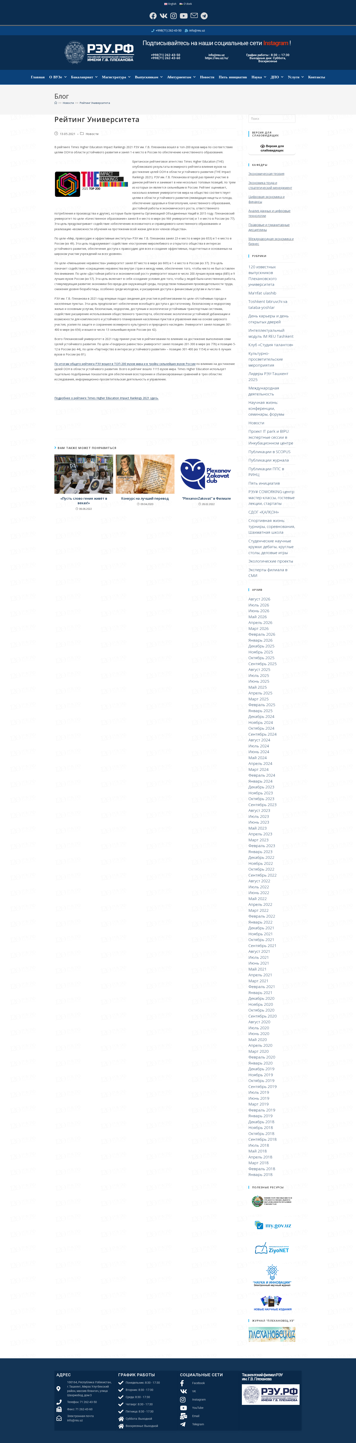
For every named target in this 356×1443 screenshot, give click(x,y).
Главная (38, 77)
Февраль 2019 (261, 1110)
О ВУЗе (55, 77)
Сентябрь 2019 (262, 1086)
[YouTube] (183, 15)
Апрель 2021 (260, 975)
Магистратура (114, 77)
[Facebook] (153, 15)
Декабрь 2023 (261, 787)
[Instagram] (173, 15)
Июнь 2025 (258, 681)
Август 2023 (259, 810)
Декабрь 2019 (261, 1068)
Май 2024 (257, 757)
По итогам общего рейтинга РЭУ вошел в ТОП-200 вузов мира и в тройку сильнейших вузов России (125, 364)
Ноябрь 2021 (260, 934)
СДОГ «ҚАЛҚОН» (263, 512)
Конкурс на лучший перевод (145, 498)
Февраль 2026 (261, 634)
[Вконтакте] (163, 15)
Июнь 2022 (258, 892)
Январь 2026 (260, 640)
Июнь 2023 (258, 822)
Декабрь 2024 (261, 716)
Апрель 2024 (260, 763)
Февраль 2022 (261, 916)
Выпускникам (146, 77)
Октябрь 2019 (261, 1080)
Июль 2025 (258, 675)
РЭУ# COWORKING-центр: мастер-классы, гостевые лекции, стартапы (271, 497)
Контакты (316, 77)
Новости (207, 77)
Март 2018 (258, 1162)
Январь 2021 (260, 992)
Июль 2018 (258, 1145)
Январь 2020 (260, 1063)
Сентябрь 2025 (262, 663)
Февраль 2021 (261, 986)
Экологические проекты (270, 561)
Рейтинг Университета (95, 103)
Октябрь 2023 (261, 798)
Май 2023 (257, 828)
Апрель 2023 (260, 834)
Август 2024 (259, 740)
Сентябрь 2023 (262, 804)
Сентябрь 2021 (262, 945)
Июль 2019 (258, 1092)
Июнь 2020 (258, 1033)
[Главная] (55, 103)
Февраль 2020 (261, 1057)
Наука (257, 77)
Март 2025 (258, 699)
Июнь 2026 (258, 610)
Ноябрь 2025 (260, 652)
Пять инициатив (233, 77)
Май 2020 (257, 1039)
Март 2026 (258, 628)
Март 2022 (258, 910)
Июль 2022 (258, 887)
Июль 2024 (258, 746)
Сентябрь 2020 (262, 1016)
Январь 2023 (260, 851)
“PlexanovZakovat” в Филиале (206, 498)
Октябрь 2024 (261, 728)
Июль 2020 (258, 1027)
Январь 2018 (260, 1174)
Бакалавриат (82, 77)
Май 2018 (257, 1151)
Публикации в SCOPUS (269, 451)
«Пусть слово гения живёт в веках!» (83, 500)
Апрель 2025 (260, 693)
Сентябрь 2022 (262, 875)
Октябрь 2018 (261, 1133)
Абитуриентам (179, 77)
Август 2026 (259, 599)
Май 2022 (257, 898)
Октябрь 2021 (261, 939)
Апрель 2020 (260, 1045)
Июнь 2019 (258, 1098)
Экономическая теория (266, 173)
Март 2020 (258, 1051)
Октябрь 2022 (261, 869)
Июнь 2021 (258, 963)
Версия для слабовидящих (272, 148)
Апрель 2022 (260, 904)
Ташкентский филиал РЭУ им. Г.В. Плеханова (262, 1376)
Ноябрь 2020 (260, 1004)
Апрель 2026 (260, 622)
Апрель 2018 (260, 1157)
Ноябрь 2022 (260, 863)
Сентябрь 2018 (262, 1139)
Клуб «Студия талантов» (270, 344)
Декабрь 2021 (261, 928)
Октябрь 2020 (261, 1010)
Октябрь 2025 (261, 657)
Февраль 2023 (261, 845)
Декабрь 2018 (261, 1121)
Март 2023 (258, 840)
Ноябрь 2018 (260, 1127)
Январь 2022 (260, 922)
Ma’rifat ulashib (262, 293)
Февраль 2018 (261, 1168)
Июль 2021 (258, 957)
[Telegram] (204, 15)
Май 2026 (257, 616)
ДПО (275, 77)
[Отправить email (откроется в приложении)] (194, 15)
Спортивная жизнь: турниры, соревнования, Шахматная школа (271, 526)
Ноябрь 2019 (260, 1074)
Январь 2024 (260, 781)
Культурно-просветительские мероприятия (265, 359)
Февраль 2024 (261, 775)
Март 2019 (258, 1104)
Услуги (293, 77)
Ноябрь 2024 (260, 722)
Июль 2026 (258, 605)
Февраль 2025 (261, 704)
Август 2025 (259, 669)
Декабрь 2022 (261, 857)
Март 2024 (258, 769)
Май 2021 (257, 969)
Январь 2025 (260, 710)
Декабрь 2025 (261, 646)
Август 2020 (259, 1022)
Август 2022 (259, 881)
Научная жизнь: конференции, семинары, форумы (266, 408)
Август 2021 (259, 951)
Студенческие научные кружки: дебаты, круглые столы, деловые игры (271, 546)
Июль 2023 (258, 816)
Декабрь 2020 (261, 998)
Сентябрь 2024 (262, 734)
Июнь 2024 (258, 751)
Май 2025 (257, 687)
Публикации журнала (268, 460)
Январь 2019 (260, 1115)
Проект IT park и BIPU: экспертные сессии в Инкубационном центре (270, 437)
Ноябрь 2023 (260, 793)
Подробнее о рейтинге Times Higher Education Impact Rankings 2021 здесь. (106, 398)
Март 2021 (258, 980)
